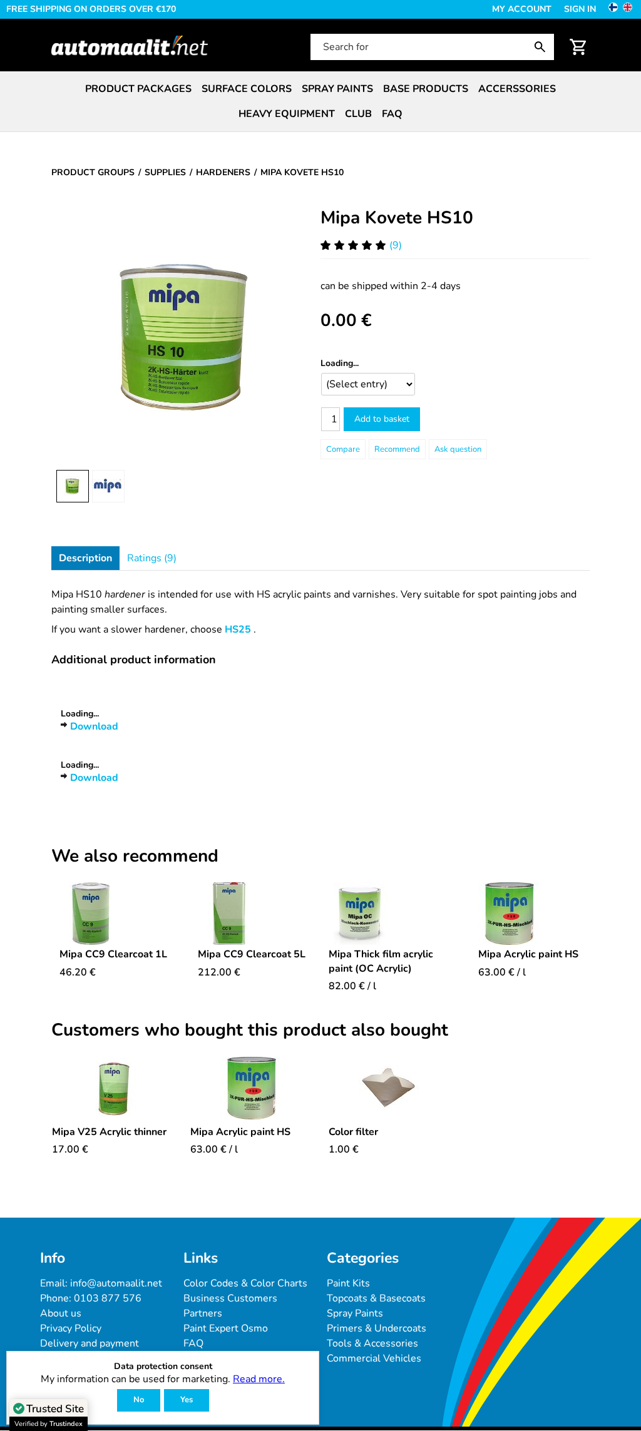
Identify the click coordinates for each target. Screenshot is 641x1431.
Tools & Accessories (372, 1343)
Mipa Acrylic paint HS (528, 954)
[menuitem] (138, 88)
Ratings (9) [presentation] (152, 558)
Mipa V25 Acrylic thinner (109, 1132)
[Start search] (543, 47)
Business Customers (230, 1298)
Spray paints (337, 89)
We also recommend (134, 856)
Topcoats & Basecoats (376, 1298)
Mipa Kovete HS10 (396, 218)
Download (94, 726)
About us (60, 1313)
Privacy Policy (70, 1328)
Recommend (397, 449)
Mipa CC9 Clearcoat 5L (251, 954)
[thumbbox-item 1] (72, 486)
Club (358, 114)
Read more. (259, 1379)
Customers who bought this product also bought (249, 1030)
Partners (202, 1313)
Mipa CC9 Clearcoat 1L (113, 954)
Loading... (339, 363)
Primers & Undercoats (376, 1328)
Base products (425, 89)
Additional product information (133, 659)
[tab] (85, 558)
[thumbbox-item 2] (108, 486)
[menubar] (320, 101)
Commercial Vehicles (374, 1358)
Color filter (353, 1132)
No (138, 1399)
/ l (352, 986)
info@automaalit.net (116, 1283)
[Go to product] (113, 913)
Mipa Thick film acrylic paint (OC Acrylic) (381, 961)
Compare (343, 449)
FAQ (392, 114)
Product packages (138, 89)
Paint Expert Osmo (225, 1328)
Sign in (580, 9)
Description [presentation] (85, 558)
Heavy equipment (286, 114)
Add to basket (381, 419)
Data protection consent (163, 1367)
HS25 (238, 629)
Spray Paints (355, 1313)
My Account (521, 9)
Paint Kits (348, 1283)
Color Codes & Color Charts (245, 1283)
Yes (186, 1399)
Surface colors (247, 89)
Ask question (457, 449)
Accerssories (517, 89)
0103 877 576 (107, 1298)
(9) (395, 245)
